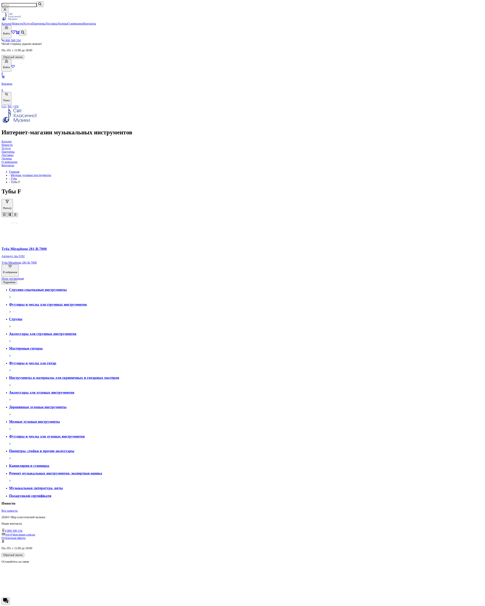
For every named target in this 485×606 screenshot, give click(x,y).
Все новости (10, 510)
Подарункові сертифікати (30, 496)
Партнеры (38, 23)
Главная (14, 171)
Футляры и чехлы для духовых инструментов (47, 436)
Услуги (27, 23)
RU (10, 106)
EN (16, 106)
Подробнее (9, 282)
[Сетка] (4, 215)
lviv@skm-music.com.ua (20, 534)
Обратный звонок (13, 57)
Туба (14, 178)
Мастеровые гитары (26, 348)
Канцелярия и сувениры (29, 466)
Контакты (89, 23)
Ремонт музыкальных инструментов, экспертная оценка (55, 473)
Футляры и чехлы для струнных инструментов (48, 304)
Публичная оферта (14, 538)
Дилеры (62, 23)
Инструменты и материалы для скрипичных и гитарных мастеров (64, 378)
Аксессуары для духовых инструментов (41, 392)
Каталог (7, 23)
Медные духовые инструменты (31, 175)
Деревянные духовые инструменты (37, 407)
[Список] (10, 215)
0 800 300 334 (12, 40)
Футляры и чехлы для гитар (32, 363)
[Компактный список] (15, 215)
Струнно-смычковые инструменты (38, 290)
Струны (15, 319)
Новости (17, 23)
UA (4, 106)
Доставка (51, 23)
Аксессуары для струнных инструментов (42, 334)
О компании (75, 23)
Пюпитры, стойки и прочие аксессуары (41, 451)
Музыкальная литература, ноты (36, 488)
